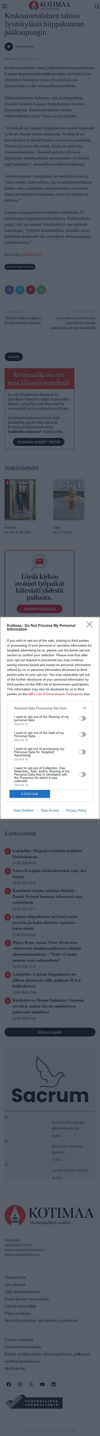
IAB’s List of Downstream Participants (55, 694)
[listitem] (50, 708)
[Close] (91, 625)
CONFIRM (29, 794)
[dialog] (50, 718)
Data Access (50, 810)
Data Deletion (24, 810)
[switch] (82, 718)
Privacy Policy (76, 810)
